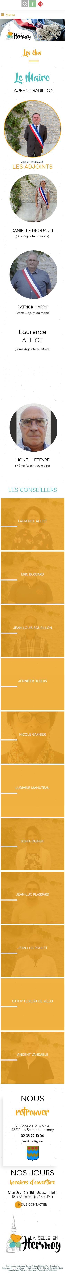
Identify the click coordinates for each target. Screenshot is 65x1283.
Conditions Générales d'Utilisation (42, 1270)
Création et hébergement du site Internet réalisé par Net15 (30, 1267)
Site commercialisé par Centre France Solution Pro (27, 1266)
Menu (10, 14)
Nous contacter (32, 1204)
